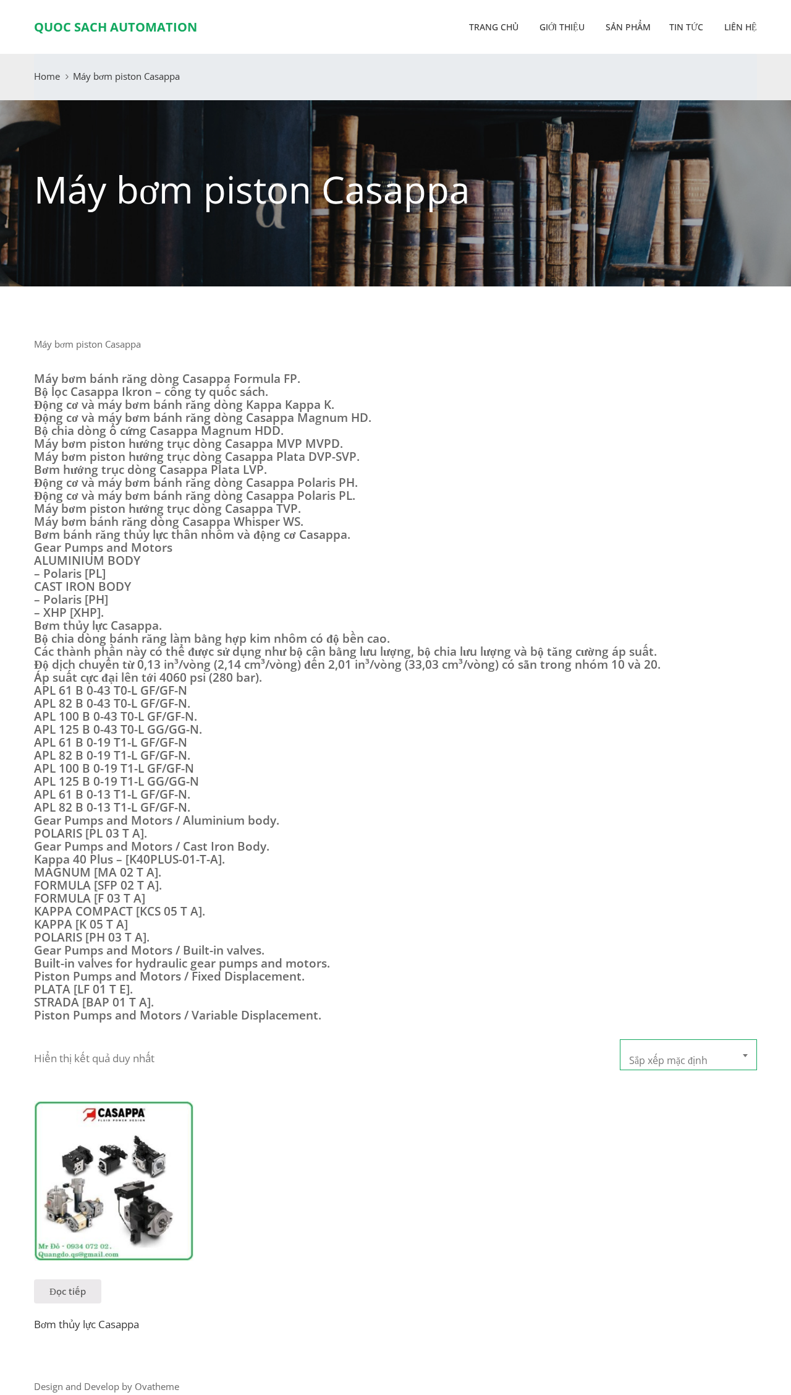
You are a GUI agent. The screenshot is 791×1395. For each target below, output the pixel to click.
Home (47, 76)
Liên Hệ (739, 27)
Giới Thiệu (561, 27)
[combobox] (688, 1054)
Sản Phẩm (627, 27)
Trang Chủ (492, 27)
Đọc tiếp (67, 1291)
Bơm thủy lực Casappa (86, 1324)
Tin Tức (686, 27)
